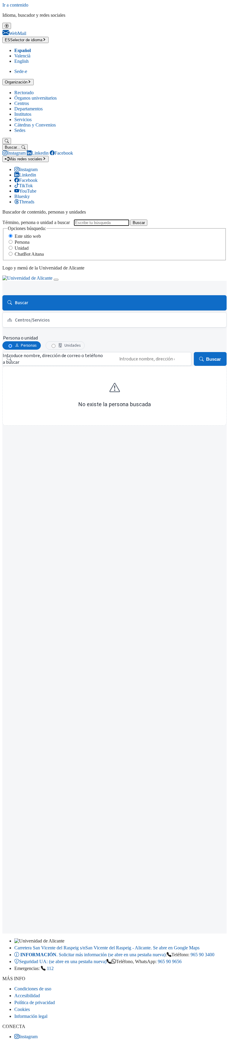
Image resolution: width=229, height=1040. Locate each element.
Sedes (19, 130)
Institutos (22, 114)
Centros (21, 103)
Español (22, 50)
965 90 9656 (170, 961)
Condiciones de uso (32, 988)
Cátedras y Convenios (35, 124)
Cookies (22, 1009)
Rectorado (24, 92)
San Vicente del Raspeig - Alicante (106, 947)
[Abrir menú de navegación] (56, 280)
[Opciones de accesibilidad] (6, 26)
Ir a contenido (15, 4)
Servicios (23, 119)
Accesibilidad (27, 995)
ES (23, 40)
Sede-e (20, 71)
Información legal (30, 1016)
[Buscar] (6, 141)
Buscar (139, 222)
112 (50, 968)
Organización (16, 82)
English (21, 61)
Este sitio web (28, 236)
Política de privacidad (34, 1002)
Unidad (22, 248)
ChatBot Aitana (29, 254)
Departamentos (28, 108)
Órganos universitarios (35, 98)
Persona (22, 242)
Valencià (22, 55)
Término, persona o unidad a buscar (36, 222)
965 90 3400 (202, 954)
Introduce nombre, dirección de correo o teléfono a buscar (53, 359)
